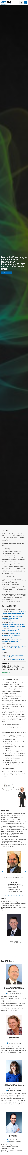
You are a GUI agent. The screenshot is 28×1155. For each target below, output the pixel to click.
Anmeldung (6, 672)
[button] (21, 3)
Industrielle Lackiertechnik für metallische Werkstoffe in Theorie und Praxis (14, 647)
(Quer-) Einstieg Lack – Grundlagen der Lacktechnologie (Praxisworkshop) (11, 635)
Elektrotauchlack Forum (17, 659)
